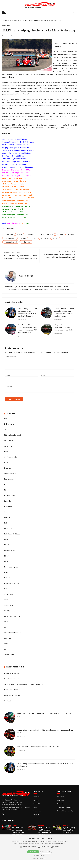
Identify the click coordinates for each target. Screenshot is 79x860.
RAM (56, 238)
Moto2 (6, 539)
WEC (6, 627)
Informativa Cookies (12, 695)
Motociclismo (9, 550)
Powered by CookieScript (39, 858)
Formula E (8, 506)
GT (5, 512)
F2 (5, 484)
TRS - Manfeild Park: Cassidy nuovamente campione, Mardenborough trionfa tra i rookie (59, 257)
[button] (39, 855)
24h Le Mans (9, 424)
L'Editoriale (8, 528)
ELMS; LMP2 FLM (48, 235)
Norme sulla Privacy (11, 690)
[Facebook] (3, 814)
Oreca (34, 238)
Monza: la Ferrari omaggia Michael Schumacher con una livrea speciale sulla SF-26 (44, 831)
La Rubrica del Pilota (12, 534)
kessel (72, 235)
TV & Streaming (10, 611)
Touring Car (8, 605)
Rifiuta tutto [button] (46, 851)
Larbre (23, 238)
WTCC (6, 649)
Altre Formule (9, 440)
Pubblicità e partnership (13, 673)
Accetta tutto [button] (33, 851)
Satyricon (8, 589)
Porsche (46, 238)
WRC (6, 644)
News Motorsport (11, 567)
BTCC (6, 451)
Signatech (27, 242)
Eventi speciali (9, 479)
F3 (5, 490)
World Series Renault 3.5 (13, 633)
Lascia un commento (50, 35)
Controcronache (10, 457)
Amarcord (8, 446)
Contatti (7, 701)
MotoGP (7, 556)
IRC (5, 523)
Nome (8, 375)
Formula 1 (7, 501)
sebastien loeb (11, 242)
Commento (10, 357)
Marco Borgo (36, 35)
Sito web (8, 387)
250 (5, 429)
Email (44, 375)
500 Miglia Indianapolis (12, 435)
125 (5, 418)
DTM (6, 462)
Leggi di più (62, 843)
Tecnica (7, 600)
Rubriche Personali (11, 583)
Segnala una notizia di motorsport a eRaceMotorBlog (24, 684)
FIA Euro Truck (9, 495)
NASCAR (7, 561)
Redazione (60, 800)
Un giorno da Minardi (12, 616)
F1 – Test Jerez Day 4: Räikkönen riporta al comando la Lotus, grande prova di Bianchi (20, 257)
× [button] (77, 836)
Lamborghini (10, 238)
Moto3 (6, 545)
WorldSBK (8, 638)
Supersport (8, 594)
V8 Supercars (9, 622)
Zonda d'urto (9, 655)
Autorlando (32, 235)
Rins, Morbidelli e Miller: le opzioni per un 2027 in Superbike (38, 747)
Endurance (6, 26)
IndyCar (7, 517)
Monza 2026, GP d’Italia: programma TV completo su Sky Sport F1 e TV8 (44, 713)
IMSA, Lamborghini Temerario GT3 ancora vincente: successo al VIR (63, 327)
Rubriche (7, 578)
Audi (20, 235)
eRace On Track (10, 473)
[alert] (39, 847)
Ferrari (61, 235)
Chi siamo (60, 797)
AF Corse (9, 235)
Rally (6, 572)
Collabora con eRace (12, 679)
